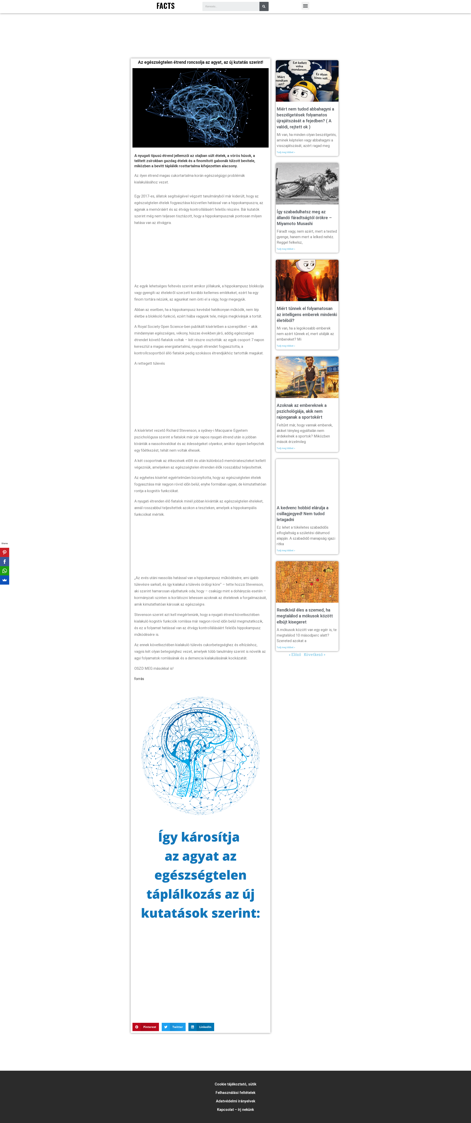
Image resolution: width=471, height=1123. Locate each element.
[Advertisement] (235, 46)
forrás (139, 679)
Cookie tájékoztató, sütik (235, 1084)
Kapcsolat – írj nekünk (235, 1109)
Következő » (314, 654)
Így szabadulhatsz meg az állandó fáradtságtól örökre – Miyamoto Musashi (304, 217)
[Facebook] (4, 561)
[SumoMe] (4, 580)
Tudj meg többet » (286, 152)
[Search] (264, 6)
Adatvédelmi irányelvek (235, 1101)
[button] (305, 6)
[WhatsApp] (4, 570)
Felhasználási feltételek (235, 1092)
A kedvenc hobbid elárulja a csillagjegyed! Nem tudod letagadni (302, 513)
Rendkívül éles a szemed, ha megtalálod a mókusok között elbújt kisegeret (305, 616)
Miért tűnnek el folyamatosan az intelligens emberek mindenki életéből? (307, 314)
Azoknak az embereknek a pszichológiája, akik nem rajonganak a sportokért (302, 411)
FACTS (166, 5)
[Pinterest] (4, 552)
